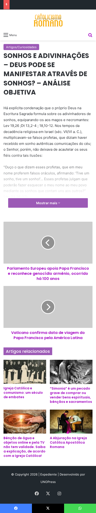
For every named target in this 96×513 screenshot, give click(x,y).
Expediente (49, 474)
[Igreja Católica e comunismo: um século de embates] (24, 372)
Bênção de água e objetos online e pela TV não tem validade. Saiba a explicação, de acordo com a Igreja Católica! (24, 447)
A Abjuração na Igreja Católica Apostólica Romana (68, 442)
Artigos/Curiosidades (21, 47)
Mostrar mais (47, 203)
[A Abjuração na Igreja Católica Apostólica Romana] (71, 422)
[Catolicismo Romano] (48, 20)
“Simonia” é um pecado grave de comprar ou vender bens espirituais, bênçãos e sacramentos (71, 395)
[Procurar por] (90, 34)
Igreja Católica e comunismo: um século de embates (23, 392)
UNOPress (48, 482)
